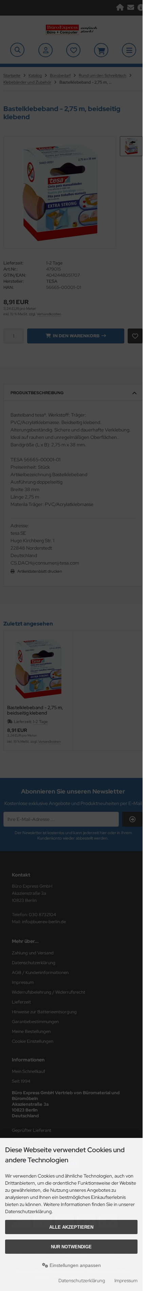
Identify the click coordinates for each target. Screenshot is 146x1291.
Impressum (126, 1280)
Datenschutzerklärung (81, 1280)
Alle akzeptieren (71, 1227)
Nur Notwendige (71, 1246)
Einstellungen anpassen (74, 1265)
